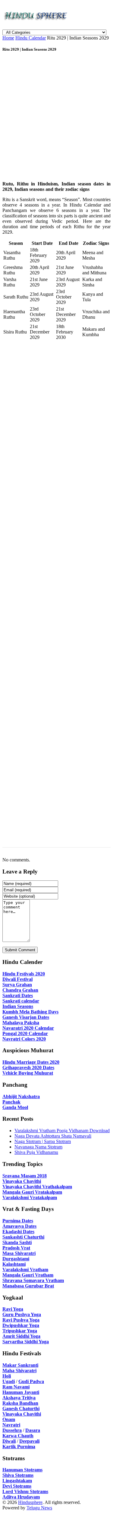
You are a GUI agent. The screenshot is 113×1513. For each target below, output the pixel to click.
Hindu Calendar (30, 37)
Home (8, 37)
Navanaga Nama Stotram (38, 1146)
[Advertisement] (56, 117)
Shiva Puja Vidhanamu (36, 1152)
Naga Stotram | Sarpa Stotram (42, 1141)
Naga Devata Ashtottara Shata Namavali (52, 1136)
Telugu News (39, 1507)
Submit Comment (20, 950)
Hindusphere (30, 1502)
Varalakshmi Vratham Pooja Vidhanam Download (62, 1130)
